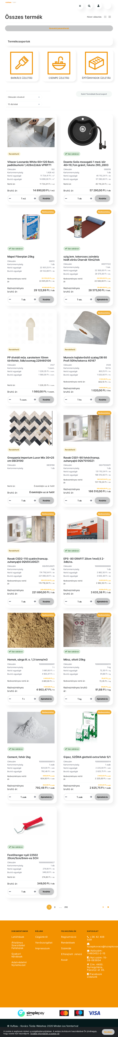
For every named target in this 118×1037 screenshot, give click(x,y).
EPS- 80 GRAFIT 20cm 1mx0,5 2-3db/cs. (83, 560)
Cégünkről (41, 936)
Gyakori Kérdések (17, 955)
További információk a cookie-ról (44, 1033)
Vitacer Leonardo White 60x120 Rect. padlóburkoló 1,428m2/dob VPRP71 (30, 163)
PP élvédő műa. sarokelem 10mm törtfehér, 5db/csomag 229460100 (29, 359)
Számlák (66, 948)
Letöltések (18, 936)
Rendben (108, 1032)
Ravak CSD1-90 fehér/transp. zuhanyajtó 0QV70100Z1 (81, 459)
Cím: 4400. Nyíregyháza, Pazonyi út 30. (96, 967)
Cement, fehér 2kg (19, 756)
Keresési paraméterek (59, 28)
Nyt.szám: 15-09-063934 (97, 959)
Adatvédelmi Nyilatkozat (19, 963)
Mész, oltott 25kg (74, 659)
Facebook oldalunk (94, 975)
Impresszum (42, 948)
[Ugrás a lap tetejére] (109, 1020)
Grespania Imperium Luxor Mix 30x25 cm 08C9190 (30, 459)
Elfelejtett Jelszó (71, 954)
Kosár (64, 960)
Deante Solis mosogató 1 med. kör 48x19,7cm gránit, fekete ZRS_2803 (86, 163)
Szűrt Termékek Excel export (94, 94)
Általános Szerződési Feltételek (18, 945)
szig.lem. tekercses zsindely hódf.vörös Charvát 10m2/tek (81, 258)
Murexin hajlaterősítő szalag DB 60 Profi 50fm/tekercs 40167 (85, 359)
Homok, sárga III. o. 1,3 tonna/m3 (27, 659)
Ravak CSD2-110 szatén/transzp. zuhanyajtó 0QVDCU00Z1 (27, 560)
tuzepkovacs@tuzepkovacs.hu (99, 946)
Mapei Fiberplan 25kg (20, 256)
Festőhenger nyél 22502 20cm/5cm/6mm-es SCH (22, 856)
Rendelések (68, 942)
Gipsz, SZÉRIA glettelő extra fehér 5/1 (87, 756)
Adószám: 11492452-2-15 (96, 952)
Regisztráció (68, 936)
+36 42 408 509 (95, 938)
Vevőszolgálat (44, 942)
